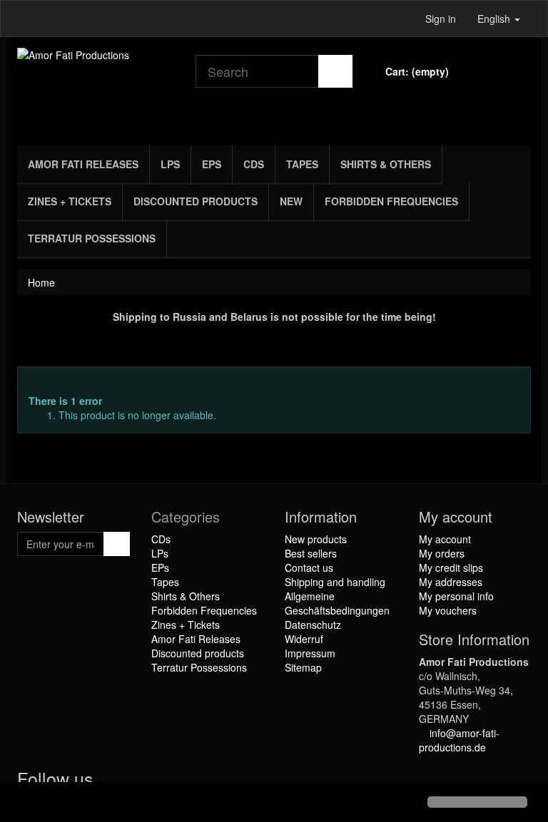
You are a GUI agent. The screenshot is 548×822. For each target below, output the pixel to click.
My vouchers (448, 610)
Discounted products (195, 201)
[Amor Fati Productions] (95, 88)
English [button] (495, 18)
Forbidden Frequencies (391, 201)
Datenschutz (313, 624)
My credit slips (451, 567)
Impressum (310, 653)
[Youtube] (139, 781)
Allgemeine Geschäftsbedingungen (337, 603)
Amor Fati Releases (83, 164)
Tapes (302, 164)
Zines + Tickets (69, 201)
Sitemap (303, 667)
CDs (253, 164)
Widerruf (304, 639)
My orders (442, 553)
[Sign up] (116, 544)
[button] (23, 803)
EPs (211, 164)
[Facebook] (110, 781)
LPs (170, 164)
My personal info (456, 596)
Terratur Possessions (92, 238)
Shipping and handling (335, 582)
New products (316, 539)
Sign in (440, 18)
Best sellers (311, 553)
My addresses (450, 582)
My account (445, 539)
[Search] (335, 71)
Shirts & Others (385, 164)
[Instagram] (166, 781)
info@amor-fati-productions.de (459, 740)
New (291, 201)
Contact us (309, 567)
